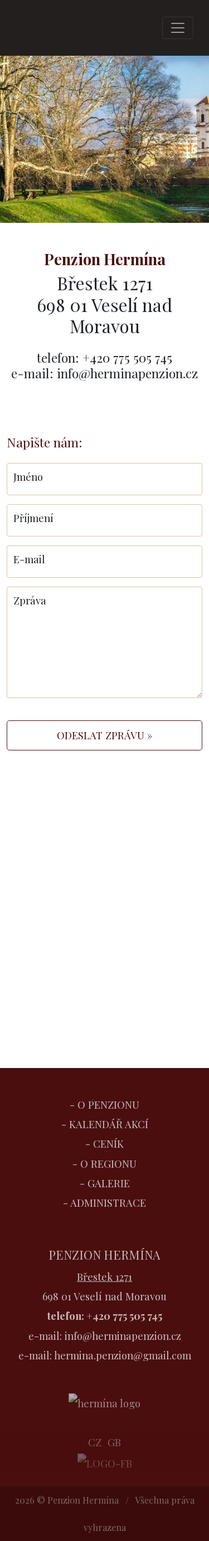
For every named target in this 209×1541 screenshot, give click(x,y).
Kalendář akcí (108, 1124)
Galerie (109, 1183)
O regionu (108, 1164)
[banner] (43, 28)
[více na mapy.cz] (104, 951)
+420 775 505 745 (124, 1316)
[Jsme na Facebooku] (104, 1462)
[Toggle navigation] (177, 28)
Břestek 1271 (104, 1277)
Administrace (108, 1203)
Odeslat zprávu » (104, 735)
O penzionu (108, 1104)
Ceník (108, 1143)
